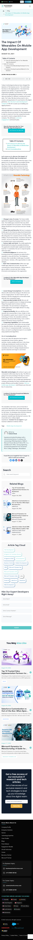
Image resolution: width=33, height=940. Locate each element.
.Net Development (9, 550)
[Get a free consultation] (30, 672)
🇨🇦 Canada (13, 899)
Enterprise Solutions (7, 830)
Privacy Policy (5, 935)
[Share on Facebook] (13, 460)
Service (4, 833)
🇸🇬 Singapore (18, 902)
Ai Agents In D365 (9, 558)
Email (11, 1)
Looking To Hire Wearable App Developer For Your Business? (17, 66)
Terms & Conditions (24, 935)
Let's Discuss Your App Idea (16, 130)
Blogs (3, 841)
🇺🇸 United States (7, 906)
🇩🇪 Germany (22, 899)
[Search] (4, 474)
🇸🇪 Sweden (17, 909)
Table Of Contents (9, 64)
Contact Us (27, 1)
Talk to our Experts (16, 281)
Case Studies (5, 838)
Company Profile (6, 827)
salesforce (14, 580)
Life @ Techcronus (6, 849)
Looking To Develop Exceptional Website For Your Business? (17, 70)
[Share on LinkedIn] (16, 460)
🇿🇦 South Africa (25, 906)
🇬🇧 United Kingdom (7, 902)
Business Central (8, 563)
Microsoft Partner (6, 858)
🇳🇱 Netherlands (6, 912)
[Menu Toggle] (29, 6)
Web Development (9, 584)
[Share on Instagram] (19, 460)
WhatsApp (5, 1)
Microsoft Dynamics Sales (11, 576)
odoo (21, 576)
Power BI (6, 580)
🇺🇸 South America (7, 909)
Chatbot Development (21, 563)
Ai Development (20, 558)
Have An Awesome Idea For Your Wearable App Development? (17, 61)
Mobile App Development (14, 426)
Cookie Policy (14, 935)
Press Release (5, 844)
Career (3, 852)
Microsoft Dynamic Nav (15, 567)
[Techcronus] (7, 6)
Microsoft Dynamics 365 (10, 571)
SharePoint (22, 580)
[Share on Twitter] (22, 460)
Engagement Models (7, 846)
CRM (5, 567)
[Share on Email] (11, 460)
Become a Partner (6, 855)
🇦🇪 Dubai (16, 906)
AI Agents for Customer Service (12, 554)
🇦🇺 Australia (5, 899)
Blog (8, 11)
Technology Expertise (7, 835)
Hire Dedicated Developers (16, 397)
